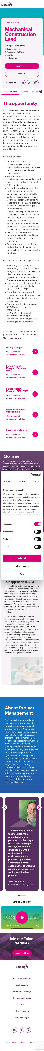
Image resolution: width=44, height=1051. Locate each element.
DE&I (22, 1005)
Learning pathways (22, 992)
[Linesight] (6, 4)
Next (39, 807)
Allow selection (22, 566)
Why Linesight (22, 1018)
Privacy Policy (11, 1043)
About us (24, 91)
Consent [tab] (8, 481)
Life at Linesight (22, 1011)
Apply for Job (22, 66)
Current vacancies (22, 979)
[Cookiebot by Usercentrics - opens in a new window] (31, 474)
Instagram (35, 82)
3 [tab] (23, 895)
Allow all (22, 558)
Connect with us (22, 953)
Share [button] (20, 74)
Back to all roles (13, 22)
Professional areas (22, 998)
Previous (4, 807)
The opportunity (10, 91)
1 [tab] (19, 895)
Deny (22, 574)
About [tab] (36, 481)
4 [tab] (25, 895)
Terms (22, 1043)
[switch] (37, 532)
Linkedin (23, 82)
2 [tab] (21, 895)
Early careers (22, 985)
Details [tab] (22, 481)
